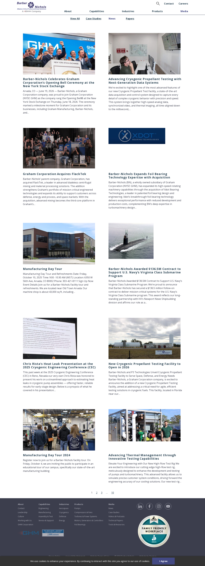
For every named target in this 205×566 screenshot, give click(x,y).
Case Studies (93, 18)
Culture (21, 516)
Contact (169, 3)
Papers (130, 18)
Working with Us (25, 520)
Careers (183, 3)
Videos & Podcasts (116, 516)
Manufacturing (45, 512)
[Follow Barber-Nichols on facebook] (149, 506)
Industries (128, 11)
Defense (62, 516)
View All (75, 18)
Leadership (22, 512)
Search (158, 3)
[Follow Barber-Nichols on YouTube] (168, 506)
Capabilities (96, 11)
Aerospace (63, 508)
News (112, 18)
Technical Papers (116, 520)
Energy (62, 520)
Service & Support (46, 520)
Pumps (77, 508)
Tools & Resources (116, 524)
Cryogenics (64, 512)
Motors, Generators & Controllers (88, 520)
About (68, 11)
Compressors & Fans (83, 512)
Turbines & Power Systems (85, 516)
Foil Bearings (79, 524)
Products (157, 11)
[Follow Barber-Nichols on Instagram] (159, 506)
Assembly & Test (46, 516)
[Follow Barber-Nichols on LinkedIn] (140, 506)
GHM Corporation (25, 524)
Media (184, 11)
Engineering (43, 508)
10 (112, 492)
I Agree (163, 561)
